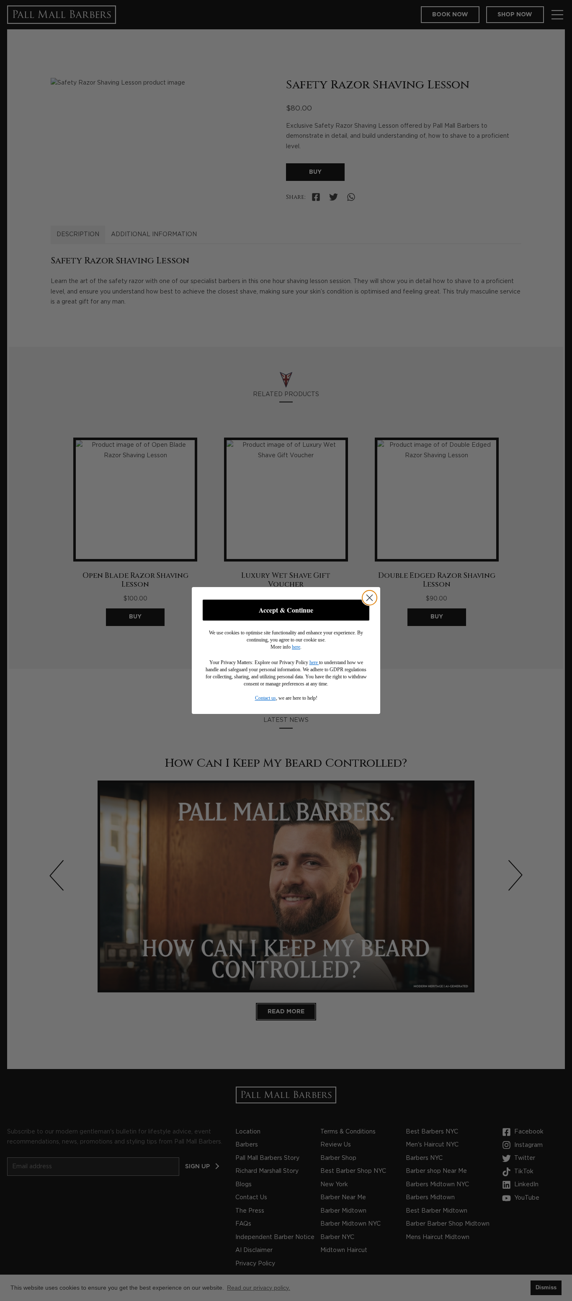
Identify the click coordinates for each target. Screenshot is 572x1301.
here (296, 647)
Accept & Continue (286, 610)
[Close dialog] (369, 597)
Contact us (265, 698)
